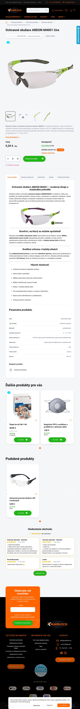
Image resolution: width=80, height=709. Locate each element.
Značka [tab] (51, 177)
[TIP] (22, 406)
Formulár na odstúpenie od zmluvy (16, 651)
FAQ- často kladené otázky (14, 2)
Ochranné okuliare (20, 370)
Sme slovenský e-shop (40, 682)
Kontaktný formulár (65, 660)
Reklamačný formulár (16, 654)
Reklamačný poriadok (16, 643)
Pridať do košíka (31, 159)
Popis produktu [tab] (12, 177)
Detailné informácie (12, 137)
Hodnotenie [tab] (41, 177)
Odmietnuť (50, 705)
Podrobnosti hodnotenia (33, 36)
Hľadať (46, 10)
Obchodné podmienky (16, 640)
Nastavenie (36, 705)
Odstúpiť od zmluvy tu (16, 666)
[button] (40, 448)
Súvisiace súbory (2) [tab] (27, 177)
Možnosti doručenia (48, 153)
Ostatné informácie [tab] (64, 177)
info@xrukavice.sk (65, 640)
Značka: (50, 36)
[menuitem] (14, 17)
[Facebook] (61, 652)
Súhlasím (64, 705)
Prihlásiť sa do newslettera (23, 623)
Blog (39, 2)
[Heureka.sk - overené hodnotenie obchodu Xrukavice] (41, 670)
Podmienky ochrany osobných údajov (16, 647)
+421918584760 (66, 644)
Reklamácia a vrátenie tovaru (16, 657)
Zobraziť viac (40, 573)
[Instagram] (65, 652)
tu (29, 702)
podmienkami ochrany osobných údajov (23, 617)
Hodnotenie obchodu (30, 2)
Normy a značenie (41, 649)
